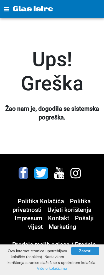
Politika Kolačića (41, 201)
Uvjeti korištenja (69, 209)
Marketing (62, 226)
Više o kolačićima (52, 268)
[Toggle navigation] (6, 10)
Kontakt (59, 218)
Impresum (29, 218)
